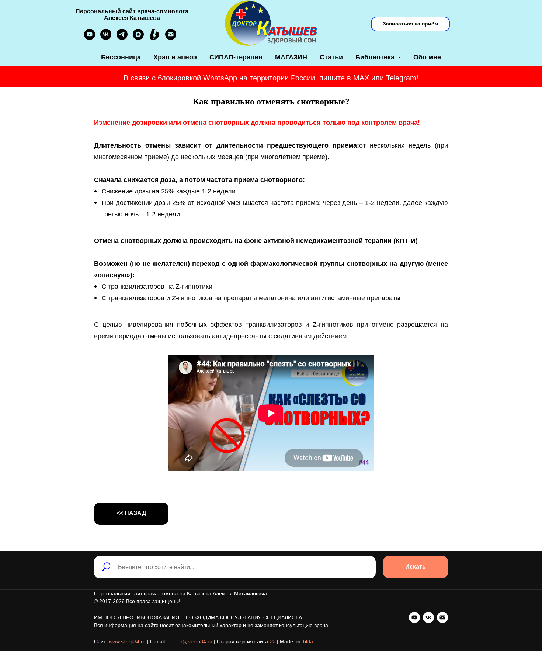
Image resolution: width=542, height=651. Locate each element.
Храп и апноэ (175, 57)
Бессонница (121, 57)
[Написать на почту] (170, 38)
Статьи (331, 57)
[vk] (428, 617)
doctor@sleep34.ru (190, 641)
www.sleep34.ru (127, 641)
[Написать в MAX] (138, 38)
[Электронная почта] (442, 617)
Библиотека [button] (375, 57)
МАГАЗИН (291, 57)
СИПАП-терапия (236, 57)
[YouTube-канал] (89, 38)
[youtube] (414, 617)
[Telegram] (122, 38)
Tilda (307, 641)
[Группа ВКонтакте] (105, 38)
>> (272, 641)
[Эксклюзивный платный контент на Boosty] (154, 38)
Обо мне (427, 57)
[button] (410, 24)
